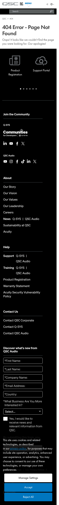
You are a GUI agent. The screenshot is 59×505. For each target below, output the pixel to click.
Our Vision (10, 193)
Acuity (7, 232)
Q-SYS (6, 126)
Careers (8, 212)
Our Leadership (13, 206)
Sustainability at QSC (17, 225)
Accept (28, 487)
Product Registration (16, 279)
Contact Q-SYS (13, 327)
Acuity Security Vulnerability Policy (21, 294)
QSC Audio (8, 155)
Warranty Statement (16, 286)
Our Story (9, 187)
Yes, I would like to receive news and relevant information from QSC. (25, 424)
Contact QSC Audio (16, 333)
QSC (4, 18)
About (7, 178)
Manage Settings (28, 478)
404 (11, 18)
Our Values (10, 200)
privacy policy (18, 448)
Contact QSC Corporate (18, 320)
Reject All (28, 497)
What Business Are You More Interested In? (22, 403)
